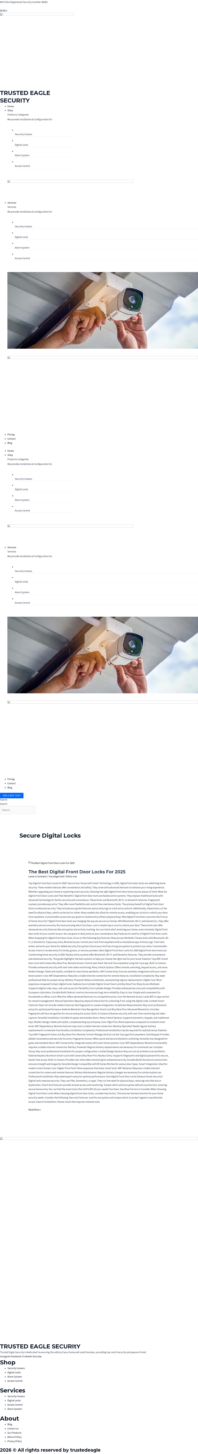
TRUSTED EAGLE (25, 92)
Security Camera (23, 134)
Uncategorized (56, 876)
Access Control (22, 166)
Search (3, 799)
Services (11, 547)
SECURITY (15, 100)
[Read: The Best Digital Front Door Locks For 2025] (51, 862)
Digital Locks (21, 144)
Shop (10, 455)
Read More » (34, 1109)
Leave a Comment (37, 876)
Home (10, 450)
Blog (9, 787)
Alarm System (22, 155)
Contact (11, 783)
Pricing (11, 779)
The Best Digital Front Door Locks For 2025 (77, 872)
